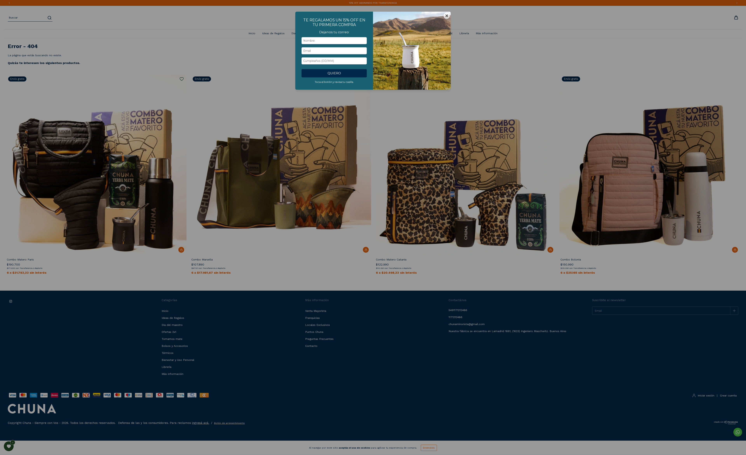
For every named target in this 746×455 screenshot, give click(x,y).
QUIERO (334, 73)
